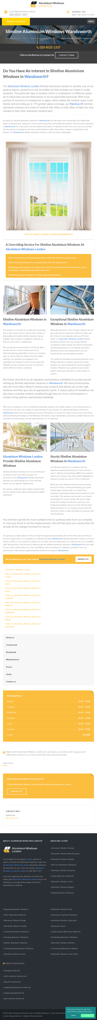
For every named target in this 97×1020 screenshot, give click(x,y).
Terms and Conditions (59, 1013)
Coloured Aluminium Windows (16, 932)
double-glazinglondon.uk (14, 993)
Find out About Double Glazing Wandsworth (48, 234)
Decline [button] (73, 1015)
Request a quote (16, 22)
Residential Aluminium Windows (64, 937)
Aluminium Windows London (18, 570)
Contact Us (82, 559)
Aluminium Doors (58, 926)
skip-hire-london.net (12, 982)
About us (10, 637)
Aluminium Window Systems (63, 870)
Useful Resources (14, 963)
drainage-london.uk (12, 970)
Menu (91, 21)
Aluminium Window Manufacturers (65, 854)
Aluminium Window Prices (15, 954)
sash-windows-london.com (15, 976)
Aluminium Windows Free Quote (64, 954)
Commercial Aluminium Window (64, 948)
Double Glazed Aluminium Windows (66, 932)
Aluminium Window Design (15, 920)
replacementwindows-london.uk (17, 987)
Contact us (11, 682)
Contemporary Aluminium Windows (18, 948)
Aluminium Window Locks (62, 881)
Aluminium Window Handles (62, 859)
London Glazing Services (12, 1016)
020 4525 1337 (18, 14)
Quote (8, 674)
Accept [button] (88, 1015)
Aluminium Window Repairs (62, 887)
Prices (9, 667)
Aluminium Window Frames (62, 848)
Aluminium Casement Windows (64, 915)
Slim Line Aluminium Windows (63, 865)
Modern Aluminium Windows (16, 943)
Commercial (11, 645)
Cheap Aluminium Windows (62, 876)
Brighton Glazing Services (32, 1016)
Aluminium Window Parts (61, 909)
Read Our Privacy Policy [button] (85, 1011)
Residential (11, 652)
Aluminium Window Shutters (63, 943)
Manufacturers (12, 659)
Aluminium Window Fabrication (64, 920)
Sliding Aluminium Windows (62, 893)
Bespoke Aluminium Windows (16, 909)
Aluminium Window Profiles (15, 926)
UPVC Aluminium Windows (15, 915)
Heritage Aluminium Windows (16, 937)
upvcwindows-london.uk (14, 998)
